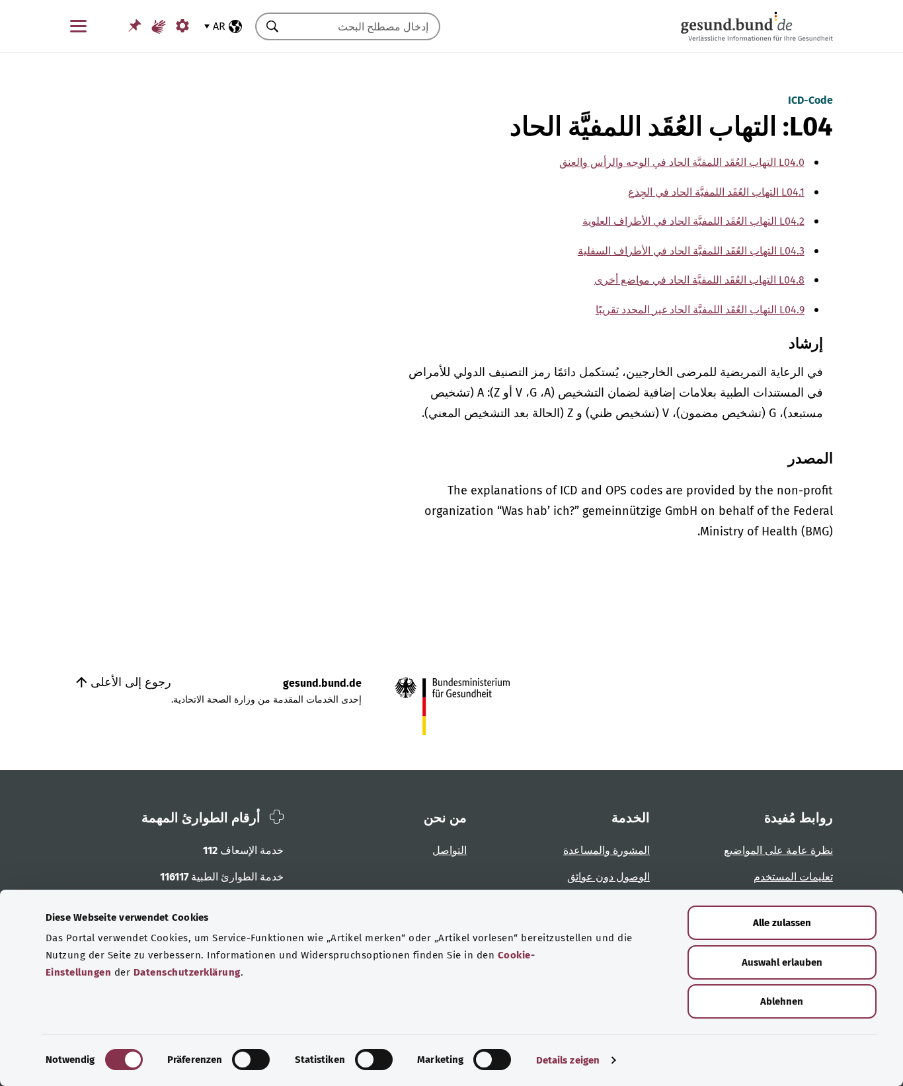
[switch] (251, 1059)
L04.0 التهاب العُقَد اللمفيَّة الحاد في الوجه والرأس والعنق (682, 162)
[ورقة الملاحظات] (134, 25)
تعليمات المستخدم (793, 877)
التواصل (449, 850)
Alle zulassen (782, 923)
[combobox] (364, 26)
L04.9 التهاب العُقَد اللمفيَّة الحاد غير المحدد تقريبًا (700, 309)
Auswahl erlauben (782, 962)
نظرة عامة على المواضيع (778, 850)
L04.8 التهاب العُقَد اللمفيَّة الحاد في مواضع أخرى (699, 280)
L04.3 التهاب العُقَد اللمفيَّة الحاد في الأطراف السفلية (691, 251)
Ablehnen (781, 1001)
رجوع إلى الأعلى (129, 682)
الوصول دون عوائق (608, 877)
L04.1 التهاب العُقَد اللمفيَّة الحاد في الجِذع (716, 192)
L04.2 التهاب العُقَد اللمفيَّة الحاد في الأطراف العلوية (693, 221)
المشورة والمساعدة (606, 850)
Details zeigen (568, 1060)
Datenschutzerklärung (187, 972)
